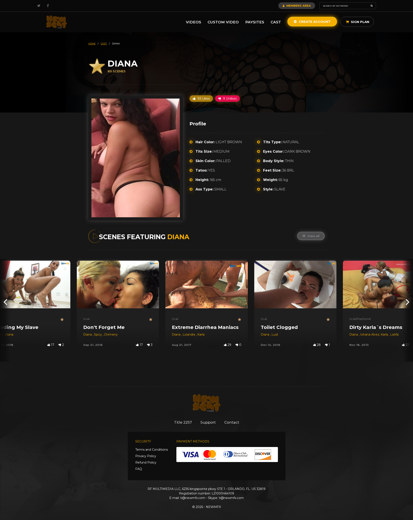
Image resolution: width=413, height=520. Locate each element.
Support (208, 422)
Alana (9, 334)
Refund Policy (145, 462)
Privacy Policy (145, 456)
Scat (86, 319)
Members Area (298, 5)
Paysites (254, 22)
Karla (201, 334)
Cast (276, 22)
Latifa (394, 334)
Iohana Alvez (369, 334)
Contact (231, 422)
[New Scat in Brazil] (56, 22)
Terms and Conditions (151, 450)
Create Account (314, 22)
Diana (88, 334)
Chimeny (111, 334)
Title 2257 (183, 422)
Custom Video (223, 22)
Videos (193, 22)
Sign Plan (359, 22)
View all (313, 236)
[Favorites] (62, 319)
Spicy (98, 334)
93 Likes (203, 98)
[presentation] (5, 302)
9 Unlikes (229, 98)
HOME (92, 43)
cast (104, 43)
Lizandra (189, 334)
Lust (274, 334)
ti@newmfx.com (192, 498)
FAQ (138, 469)
